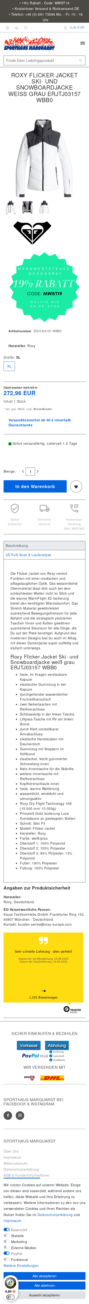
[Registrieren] (17, 27)
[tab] (44, 545)
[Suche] (80, 60)
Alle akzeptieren (44, 1275)
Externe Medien (24, 1247)
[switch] (10, 1297)
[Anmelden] (8, 27)
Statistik (17, 1235)
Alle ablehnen (44, 1285)
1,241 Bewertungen (43, 997)
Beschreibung (17, 545)
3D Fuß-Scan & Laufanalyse (28, 554)
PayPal (16, 1253)
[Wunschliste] (25, 27)
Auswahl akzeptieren (44, 1295)
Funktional (19, 1259)
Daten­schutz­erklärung (55, 1214)
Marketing (19, 1241)
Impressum (13, 1157)
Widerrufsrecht (15, 1163)
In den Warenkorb (35, 486)
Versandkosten (42, 409)
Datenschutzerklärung (21, 1169)
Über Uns (11, 1151)
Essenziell (19, 1229)
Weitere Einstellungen (21, 1265)
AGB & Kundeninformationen (27, 1175)
